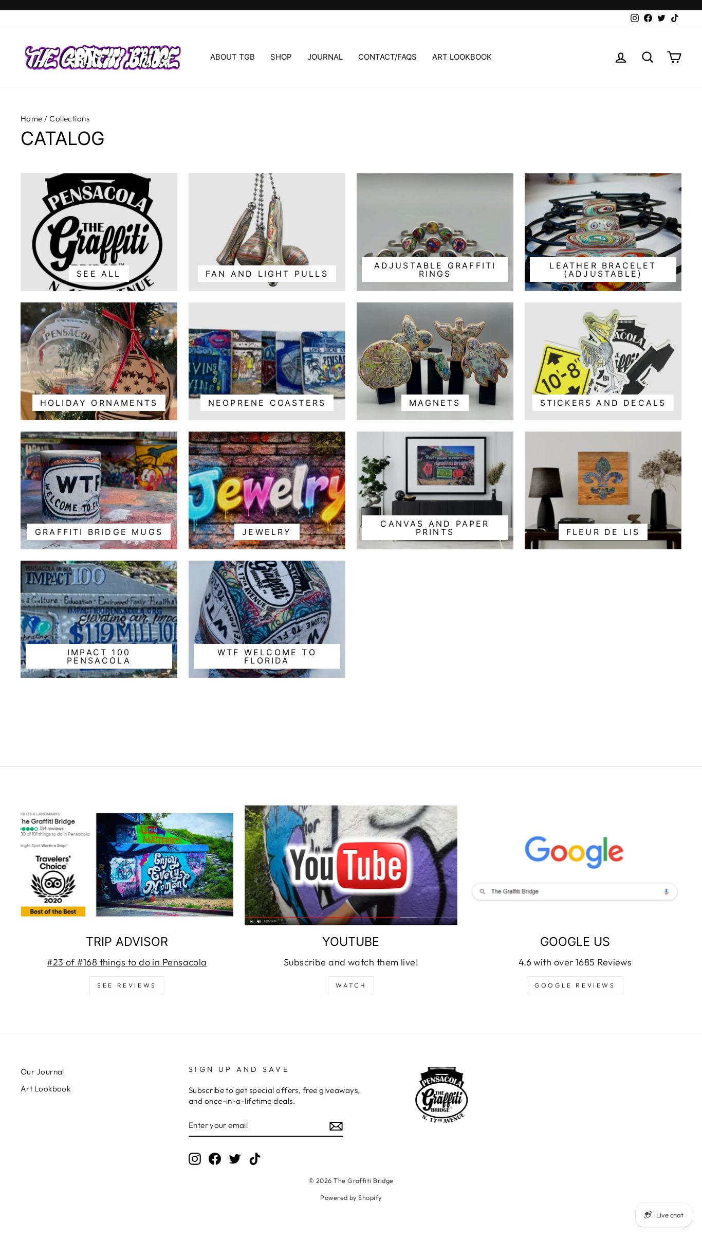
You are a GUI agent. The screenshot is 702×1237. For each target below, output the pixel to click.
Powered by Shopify (350, 1197)
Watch (351, 985)
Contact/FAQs (387, 57)
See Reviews (127, 985)
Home (32, 118)
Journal (325, 57)
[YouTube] (351, 865)
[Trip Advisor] (127, 865)
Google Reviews (574, 985)
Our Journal (42, 1072)
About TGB (232, 57)
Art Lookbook (462, 57)
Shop (281, 57)
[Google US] (575, 865)
